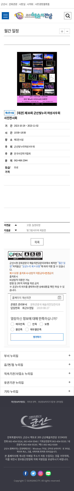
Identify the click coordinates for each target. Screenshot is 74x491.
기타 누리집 (11, 391)
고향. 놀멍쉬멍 (33, 225)
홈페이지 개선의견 (21, 297)
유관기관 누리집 (14, 382)
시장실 (22, 4)
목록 (37, 242)
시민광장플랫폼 (42, 4)
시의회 (30, 4)
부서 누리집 (11, 356)
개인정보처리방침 (18, 401)
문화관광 (13, 4)
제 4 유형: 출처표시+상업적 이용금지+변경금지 (31, 273)
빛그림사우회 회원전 (36, 230)
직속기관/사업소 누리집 (18, 373)
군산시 (4, 4)
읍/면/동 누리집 (13, 364)
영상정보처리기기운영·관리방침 (50, 401)
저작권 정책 (31, 401)
